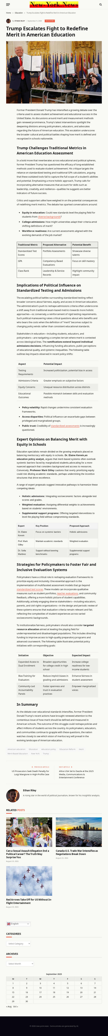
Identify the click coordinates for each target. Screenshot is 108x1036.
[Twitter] (9, 124)
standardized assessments (65, 425)
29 (13, 1001)
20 (81, 992)
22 (13, 996)
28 (95, 996)
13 (81, 987)
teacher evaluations (67, 593)
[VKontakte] (9, 174)
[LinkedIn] (9, 131)
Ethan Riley (20, 21)
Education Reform (67, 749)
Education (50, 21)
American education (16, 749)
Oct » (15, 1006)
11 (54, 987)
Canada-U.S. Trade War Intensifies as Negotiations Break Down (77, 852)
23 (27, 996)
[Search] (100, 4)
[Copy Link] (9, 153)
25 (54, 996)
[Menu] (8, 4)
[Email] (9, 146)
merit (81, 749)
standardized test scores (30, 589)
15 (13, 992)
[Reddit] (9, 167)
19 (68, 992)
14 (95, 987)
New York (35, 753)
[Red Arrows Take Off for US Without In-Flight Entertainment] (29, 881)
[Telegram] (9, 181)
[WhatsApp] (9, 189)
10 (40, 987)
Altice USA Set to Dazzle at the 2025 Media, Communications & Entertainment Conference (76, 774)
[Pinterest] (9, 139)
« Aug (9, 1006)
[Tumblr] (9, 160)
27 (81, 996)
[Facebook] (9, 117)
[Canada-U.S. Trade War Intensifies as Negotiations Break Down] (79, 832)
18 (54, 992)
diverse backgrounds (49, 216)
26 (68, 996)
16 (27, 992)
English (14, 924)
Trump (46, 753)
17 (40, 992)
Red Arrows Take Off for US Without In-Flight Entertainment (29, 901)
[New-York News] (54, 4)
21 (95, 992)
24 (40, 996)
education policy (48, 749)
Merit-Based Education (18, 753)
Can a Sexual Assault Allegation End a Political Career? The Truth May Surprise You (27, 854)
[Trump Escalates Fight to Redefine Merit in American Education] (54, 72)
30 (27, 1001)
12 (68, 987)
